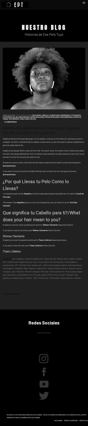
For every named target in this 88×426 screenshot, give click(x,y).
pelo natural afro (10, 275)
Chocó (35, 262)
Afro (14, 259)
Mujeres (32, 268)
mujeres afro (41, 268)
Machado (19, 268)
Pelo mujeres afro (57, 271)
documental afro (57, 262)
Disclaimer (58, 420)
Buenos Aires (62, 259)
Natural (65, 268)
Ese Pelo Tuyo (25, 265)
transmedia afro (67, 278)
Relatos (29, 278)
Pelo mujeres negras (73, 271)
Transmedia (54, 278)
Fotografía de (9, 117)
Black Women (50, 259)
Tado (35, 278)
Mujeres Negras (22, 117)
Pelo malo (45, 271)
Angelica (20, 259)
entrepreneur (8, 265)
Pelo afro (20, 271)
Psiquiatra (70, 275)
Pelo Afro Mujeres (32, 271)
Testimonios (14, 119)
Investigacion (8, 268)
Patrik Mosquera (37, 117)
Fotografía (76, 115)
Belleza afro (39, 259)
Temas (5, 119)
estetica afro (37, 265)
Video (22, 119)
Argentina (29, 259)
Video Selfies (30, 119)
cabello (72, 259)
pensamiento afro (25, 275)
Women (77, 278)
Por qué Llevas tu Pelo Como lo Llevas (49, 275)
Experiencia (65, 115)
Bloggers (37, 115)
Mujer (25, 268)
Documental (44, 262)
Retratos (77, 117)
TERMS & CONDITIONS (71, 420)
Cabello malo (12, 262)
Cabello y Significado (51, 115)
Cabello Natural (25, 262)
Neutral (72, 268)
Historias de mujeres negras (55, 265)
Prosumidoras (66, 117)
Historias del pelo (75, 265)
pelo (14, 271)
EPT (16, 265)
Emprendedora (71, 262)
